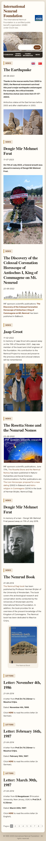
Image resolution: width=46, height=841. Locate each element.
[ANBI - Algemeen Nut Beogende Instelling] (39, 18)
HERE (10, 813)
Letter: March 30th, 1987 (20, 782)
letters (9, 676)
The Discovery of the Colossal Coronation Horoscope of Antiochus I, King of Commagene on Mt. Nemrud (20, 270)
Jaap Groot (13, 331)
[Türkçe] (40, 63)
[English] (33, 63)
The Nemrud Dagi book (13, 586)
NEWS (38, 55)
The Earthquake (17, 70)
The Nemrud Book (19, 577)
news (8, 63)
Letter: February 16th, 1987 (22, 733)
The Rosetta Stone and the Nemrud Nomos (22, 427)
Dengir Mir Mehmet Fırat (20, 150)
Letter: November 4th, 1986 (22, 684)
